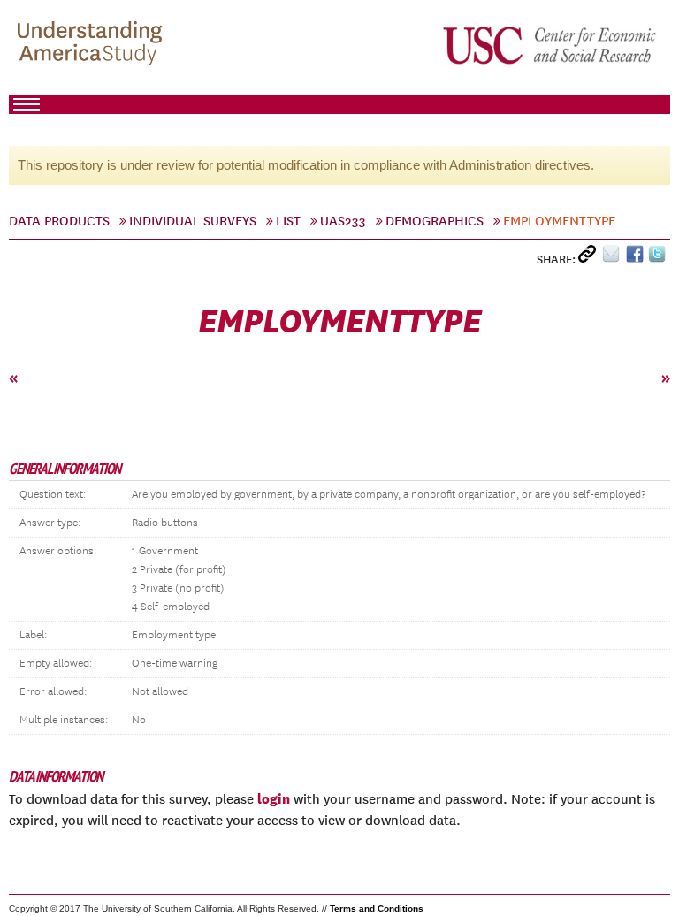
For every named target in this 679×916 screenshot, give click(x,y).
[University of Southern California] (550, 45)
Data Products (59, 221)
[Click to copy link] (590, 257)
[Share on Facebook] (637, 257)
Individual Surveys (192, 221)
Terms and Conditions (376, 908)
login (273, 798)
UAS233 (343, 221)
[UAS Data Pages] (93, 45)
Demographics (434, 221)
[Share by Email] (614, 257)
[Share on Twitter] (659, 257)
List (288, 221)
